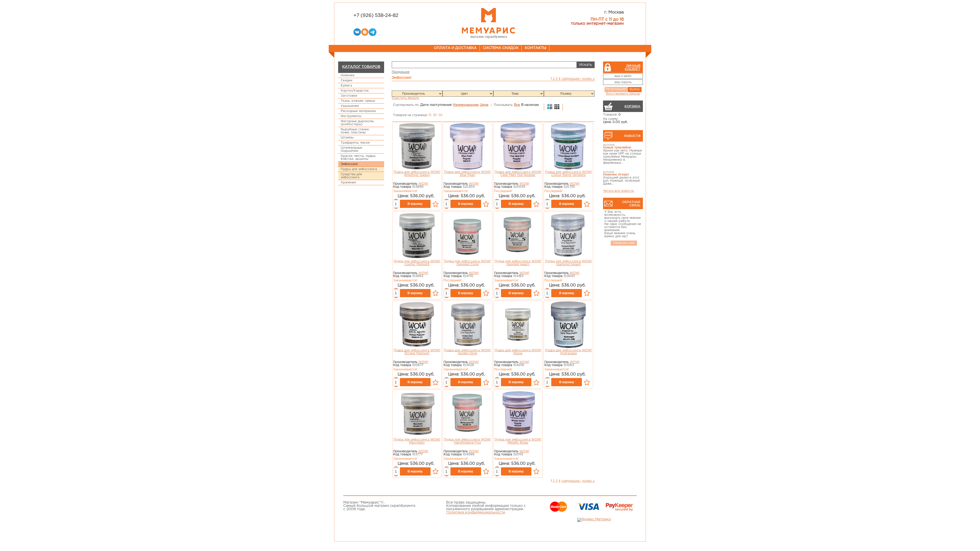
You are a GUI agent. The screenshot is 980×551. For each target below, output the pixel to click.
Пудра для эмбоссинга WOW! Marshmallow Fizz (467, 441)
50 (440, 115)
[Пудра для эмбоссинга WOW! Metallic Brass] (518, 414)
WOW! (423, 183)
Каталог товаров (361, 66)
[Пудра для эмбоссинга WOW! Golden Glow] (467, 325)
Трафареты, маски (355, 142)
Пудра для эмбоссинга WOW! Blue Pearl (467, 174)
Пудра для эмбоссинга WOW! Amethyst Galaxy (417, 174)
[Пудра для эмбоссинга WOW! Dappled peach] (518, 236)
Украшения (350, 106)
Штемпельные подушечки (351, 149)
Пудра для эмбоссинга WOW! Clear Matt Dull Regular (518, 174)
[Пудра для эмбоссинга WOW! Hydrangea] (568, 325)
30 (435, 115)
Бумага (346, 85)
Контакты (535, 47)
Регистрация (616, 89)
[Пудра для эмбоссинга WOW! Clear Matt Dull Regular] (518, 147)
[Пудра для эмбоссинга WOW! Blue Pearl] (467, 147)
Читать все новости (618, 191)
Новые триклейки (617, 147)
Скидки (346, 80)
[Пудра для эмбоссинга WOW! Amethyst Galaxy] (417, 147)
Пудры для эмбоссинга (359, 169)
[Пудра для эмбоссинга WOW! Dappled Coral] (467, 236)
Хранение (348, 182)
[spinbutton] (396, 204)
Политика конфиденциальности (475, 512)
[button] (396, 199)
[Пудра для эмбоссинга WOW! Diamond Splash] (568, 236)
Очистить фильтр (405, 98)
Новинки (347, 75)
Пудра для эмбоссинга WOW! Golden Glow (467, 352)
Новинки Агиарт (616, 174)
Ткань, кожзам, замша (358, 100)
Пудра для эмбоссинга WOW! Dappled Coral (467, 263)
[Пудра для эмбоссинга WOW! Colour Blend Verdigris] (568, 147)
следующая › (571, 78)
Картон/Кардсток (355, 90)
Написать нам (623, 243)
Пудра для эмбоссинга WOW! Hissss (518, 352)
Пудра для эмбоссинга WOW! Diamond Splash (568, 263)
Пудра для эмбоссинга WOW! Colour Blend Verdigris (568, 174)
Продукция (400, 72)
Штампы (347, 137)
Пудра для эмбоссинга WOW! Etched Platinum (417, 352)
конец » (588, 78)
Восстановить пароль (623, 93)
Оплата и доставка (455, 47)
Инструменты (351, 116)
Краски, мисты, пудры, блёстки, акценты (358, 157)
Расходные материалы (358, 111)
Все (517, 105)
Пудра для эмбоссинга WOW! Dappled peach (518, 263)
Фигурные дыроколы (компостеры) (357, 123)
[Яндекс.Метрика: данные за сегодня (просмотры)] (594, 520)
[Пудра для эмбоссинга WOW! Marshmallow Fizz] (467, 414)
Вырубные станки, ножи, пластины (355, 131)
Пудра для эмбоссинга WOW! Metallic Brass (518, 441)
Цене (484, 105)
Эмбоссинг (349, 164)
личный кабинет (632, 67)
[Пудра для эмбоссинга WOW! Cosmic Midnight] (417, 236)
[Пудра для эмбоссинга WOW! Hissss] (517, 325)
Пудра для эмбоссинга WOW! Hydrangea (568, 352)
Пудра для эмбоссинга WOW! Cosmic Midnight (417, 263)
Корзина (632, 106)
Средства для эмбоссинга (351, 176)
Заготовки (349, 95)
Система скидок (501, 47)
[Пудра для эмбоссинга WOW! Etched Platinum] (416, 325)
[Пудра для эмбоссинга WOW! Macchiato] (417, 414)
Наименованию (466, 105)
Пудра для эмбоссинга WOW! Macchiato (417, 441)
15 (429, 115)
